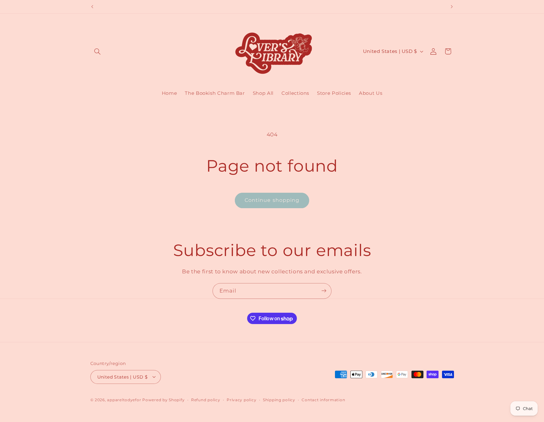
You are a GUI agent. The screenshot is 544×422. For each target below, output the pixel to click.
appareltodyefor (124, 399)
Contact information (323, 399)
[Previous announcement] (92, 6)
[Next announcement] (452, 6)
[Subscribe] (324, 291)
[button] (97, 51)
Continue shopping (272, 200)
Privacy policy (241, 399)
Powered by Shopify (163, 399)
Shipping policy (279, 399)
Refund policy (205, 399)
